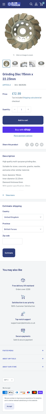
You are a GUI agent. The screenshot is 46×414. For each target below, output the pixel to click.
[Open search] (31, 4)
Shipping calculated (31, 97)
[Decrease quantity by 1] (14, 109)
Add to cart (23, 120)
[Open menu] (4, 4)
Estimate (9, 253)
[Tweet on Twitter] (37, 144)
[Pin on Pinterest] (32, 144)
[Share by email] (41, 144)
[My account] (36, 4)
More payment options (23, 135)
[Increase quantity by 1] (28, 109)
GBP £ (6, 380)
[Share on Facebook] (27, 144)
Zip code (6, 235)
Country (6, 211)
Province (6, 223)
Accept (9, 406)
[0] (41, 4)
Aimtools (7, 85)
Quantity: (6, 109)
